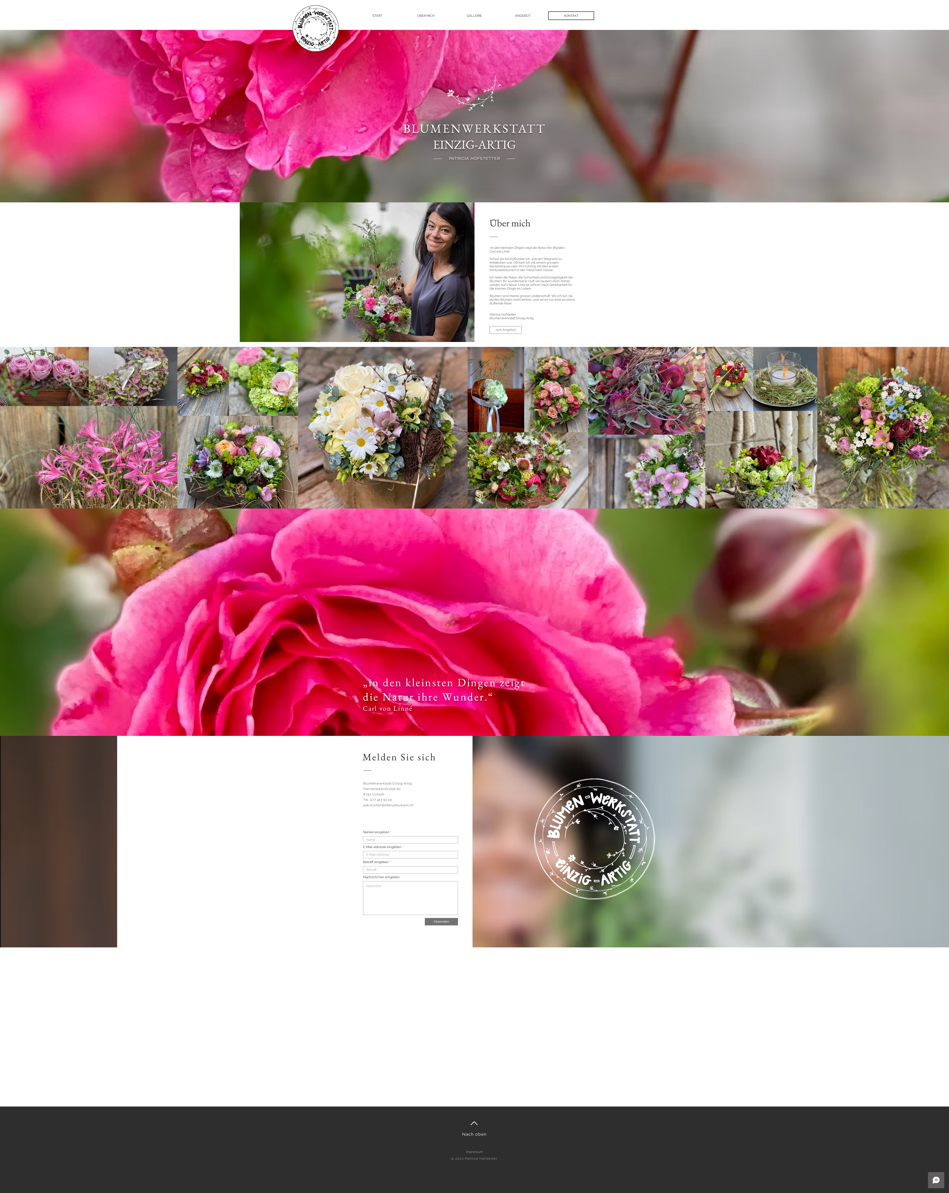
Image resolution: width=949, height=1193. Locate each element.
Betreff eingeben (376, 862)
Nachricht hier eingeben (381, 877)
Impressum (474, 1152)
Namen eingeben (376, 832)
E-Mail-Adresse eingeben (382, 847)
